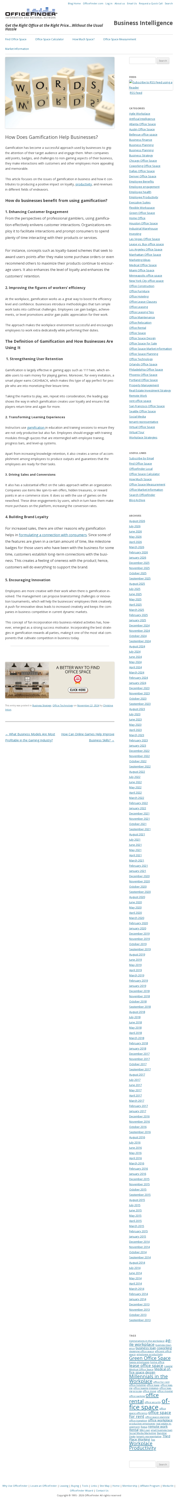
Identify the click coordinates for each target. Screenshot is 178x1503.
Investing (135, 234)
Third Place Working (149, 1437)
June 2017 (135, 1085)
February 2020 (138, 923)
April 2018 (135, 1033)
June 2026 (135, 531)
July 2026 (134, 526)
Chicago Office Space (143, 161)
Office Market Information (146, 490)
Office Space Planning (143, 354)
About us (120, 3)
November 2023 (139, 693)
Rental (133, 1429)
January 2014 (137, 1299)
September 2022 (140, 766)
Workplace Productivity (142, 1445)
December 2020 (139, 876)
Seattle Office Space (142, 411)
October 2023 (138, 698)
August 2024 (137, 646)
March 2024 (136, 672)
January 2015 (137, 1236)
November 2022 (139, 756)
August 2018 (137, 1012)
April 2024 (135, 667)
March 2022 (136, 798)
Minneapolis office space (145, 275)
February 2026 (138, 552)
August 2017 (137, 1074)
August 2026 (137, 521)
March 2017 (136, 1101)
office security (153, 1402)
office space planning (157, 1417)
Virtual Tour (136, 432)
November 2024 (139, 631)
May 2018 (135, 1027)
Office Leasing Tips (141, 312)
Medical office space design (150, 1370)
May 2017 (135, 1090)
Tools (85, 1485)
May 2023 (135, 725)
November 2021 (139, 819)
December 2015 (139, 1179)
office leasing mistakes (145, 1388)
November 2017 (139, 1059)
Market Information (17, 49)
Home (116, 1485)
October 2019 (138, 944)
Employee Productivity (143, 197)
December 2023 (139, 688)
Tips (153, 1439)
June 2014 (135, 1273)
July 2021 (134, 839)
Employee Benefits (141, 181)
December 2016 (139, 1116)
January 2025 (137, 620)
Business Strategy (41, 705)
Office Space (137, 333)
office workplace (160, 1420)
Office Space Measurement (119, 39)
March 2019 (136, 975)
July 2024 (134, 651)
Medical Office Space (143, 265)
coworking (164, 1348)
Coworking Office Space (144, 166)
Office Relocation (140, 322)
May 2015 (135, 1216)
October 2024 (138, 636)
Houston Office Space (143, 223)
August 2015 (137, 1200)
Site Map (105, 1485)
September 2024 (140, 641)
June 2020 (135, 902)
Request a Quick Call (151, 3)
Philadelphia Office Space (146, 369)
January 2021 (137, 871)
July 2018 (134, 1017)
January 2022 (137, 808)
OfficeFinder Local (141, 469)
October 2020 (138, 886)
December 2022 (139, 751)
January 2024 (137, 683)
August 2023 (137, 709)
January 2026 (137, 557)
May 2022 (135, 787)
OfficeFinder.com (93, 3)
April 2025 (135, 604)
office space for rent (150, 1414)
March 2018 (136, 1038)
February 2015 (138, 1231)
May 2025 (135, 599)
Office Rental (137, 328)
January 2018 (137, 1048)
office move (149, 1391)
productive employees (142, 1423)
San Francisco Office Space (147, 406)
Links (94, 1485)
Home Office (137, 218)
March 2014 (136, 1289)
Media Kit (168, 1485)
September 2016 (140, 1132)
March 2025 (136, 610)
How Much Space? (83, 39)
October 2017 (138, 1064)
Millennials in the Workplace (148, 1378)
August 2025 (137, 584)
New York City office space (146, 281)
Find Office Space (15, 39)
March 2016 (136, 1163)
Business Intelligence (143, 23)
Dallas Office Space (142, 171)
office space (149, 1403)
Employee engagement (144, 187)
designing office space (141, 1351)
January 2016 (137, 1174)
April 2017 (135, 1095)
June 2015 (135, 1210)
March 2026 (136, 547)
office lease (153, 1385)
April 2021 (135, 855)
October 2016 (138, 1127)
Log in (108, 3)
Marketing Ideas (139, 260)
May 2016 (135, 1153)
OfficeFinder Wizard (81, 1490)
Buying (75, 1485)
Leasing (64, 1485)
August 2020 (137, 897)
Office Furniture (139, 291)
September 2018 (140, 1007)
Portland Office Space (143, 380)
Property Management (144, 385)
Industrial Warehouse (143, 228)
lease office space (146, 1365)
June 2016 (135, 1148)
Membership (129, 1485)
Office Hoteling (138, 296)
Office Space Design (142, 338)
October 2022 (138, 761)
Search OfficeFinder (142, 495)
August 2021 (137, 834)
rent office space (140, 401)
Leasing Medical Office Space (150, 1368)
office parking (137, 1396)
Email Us (132, 3)
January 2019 (137, 986)
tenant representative (143, 422)
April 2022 (135, 792)
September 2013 (140, 1320)
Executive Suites (140, 202)
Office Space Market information (150, 349)
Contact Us (102, 1490)
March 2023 (136, 735)
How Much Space (140, 479)
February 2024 (138, 678)
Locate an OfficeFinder (43, 1485)
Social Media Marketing (142, 1433)
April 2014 (135, 1283)
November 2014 (139, 1247)
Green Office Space (142, 213)
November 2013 (139, 1310)
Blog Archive (137, 500)
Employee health (140, 192)
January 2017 (137, 1111)
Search (169, 3)
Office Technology (63, 705)
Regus (144, 1426)
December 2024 (139, 625)
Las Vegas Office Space (144, 239)
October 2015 (138, 1189)
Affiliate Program (150, 1485)
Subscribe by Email (141, 458)
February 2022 (138, 803)
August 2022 (137, 772)
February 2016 (138, 1168)
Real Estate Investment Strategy (150, 390)
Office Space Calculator (49, 39)
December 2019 (139, 933)
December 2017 (139, 1054)
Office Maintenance (142, 317)
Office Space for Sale (143, 343)
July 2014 (134, 1268)
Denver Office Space (142, 176)
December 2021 (139, 813)
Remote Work (138, 396)
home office (157, 1362)
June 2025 (135, 594)
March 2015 (136, 1226)
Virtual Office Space (142, 427)
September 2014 (140, 1257)
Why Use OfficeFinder (15, 1485)
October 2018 (138, 1001)
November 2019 (139, 939)
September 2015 (140, 1195)
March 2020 (136, 918)
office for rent (161, 1382)
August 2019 (137, 954)
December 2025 (139, 563)
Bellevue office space (143, 134)
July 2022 (134, 777)
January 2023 (137, 745)
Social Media (137, 416)
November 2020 (139, 881)
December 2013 (139, 1304)
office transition (138, 1420)
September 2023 (140, 704)
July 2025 (134, 589)
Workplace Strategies (143, 437)
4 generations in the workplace (147, 1340)
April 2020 (135, 913)
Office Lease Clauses (143, 302)
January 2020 (137, 928)
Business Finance (140, 140)
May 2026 (135, 537)
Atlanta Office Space (142, 124)
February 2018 (138, 1043)
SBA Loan (144, 1430)
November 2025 (139, 568)
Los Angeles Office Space (145, 249)
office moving (165, 1391)
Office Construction (141, 286)
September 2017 (140, 1069)
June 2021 (135, 845)
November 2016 (139, 1121)
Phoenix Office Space (143, 375)
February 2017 (138, 1106)
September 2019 (140, 949)
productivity (84, 184)
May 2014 (135, 1278)
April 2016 (135, 1158)
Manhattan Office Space (145, 255)
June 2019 (135, 960)
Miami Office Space (141, 270)
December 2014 (139, 1242)
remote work (158, 1426)
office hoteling (137, 1385)
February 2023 (138, 740)
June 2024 (135, 657)
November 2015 (139, 1184)
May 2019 (135, 965)
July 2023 (134, 714)
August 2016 (137, 1137)
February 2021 (138, 866)
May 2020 (135, 907)
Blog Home (74, 3)
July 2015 (134, 1205)
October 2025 (138, 573)
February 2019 (138, 980)
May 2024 (135, 662)
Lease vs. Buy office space (146, 244)
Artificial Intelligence (142, 119)
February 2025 (138, 615)
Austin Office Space (142, 129)
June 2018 (135, 1022)
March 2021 (136, 860)
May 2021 (135, 850)
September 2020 (140, 892)
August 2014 (137, 1263)
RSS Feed (136, 93)
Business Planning (141, 145)
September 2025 (140, 578)
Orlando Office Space (143, 364)
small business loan (161, 1430)
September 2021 (140, 829)
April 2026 (135, 542)
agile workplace (150, 1342)
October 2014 (138, 1252)
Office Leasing (138, 307)
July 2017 (134, 1080)
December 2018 (139, 991)
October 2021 (138, 824)
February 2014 (138, 1294)
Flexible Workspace (142, 208)
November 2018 (139, 996)
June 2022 (135, 782)
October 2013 (138, 1315)
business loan (146, 1348)
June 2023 (135, 719)
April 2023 (135, 730)
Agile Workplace (139, 114)
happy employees (139, 1362)
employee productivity (150, 1354)
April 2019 (135, 970)
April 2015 (135, 1221)
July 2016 (134, 1142)
